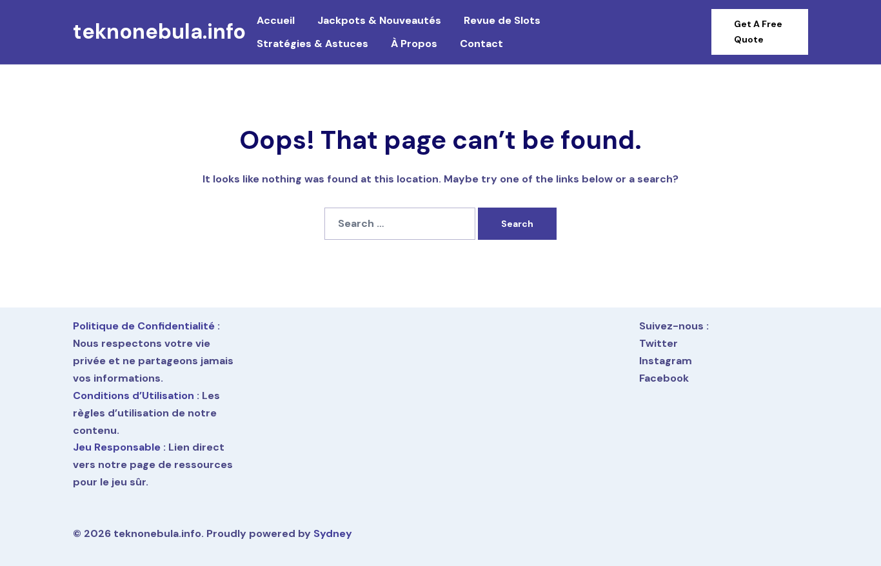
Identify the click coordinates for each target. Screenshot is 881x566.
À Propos (414, 43)
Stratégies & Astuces (312, 43)
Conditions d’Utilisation (133, 395)
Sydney (332, 533)
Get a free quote (758, 31)
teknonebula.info (159, 31)
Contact (481, 43)
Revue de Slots (502, 20)
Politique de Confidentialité (144, 326)
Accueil (276, 20)
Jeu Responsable (117, 447)
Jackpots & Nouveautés (379, 20)
